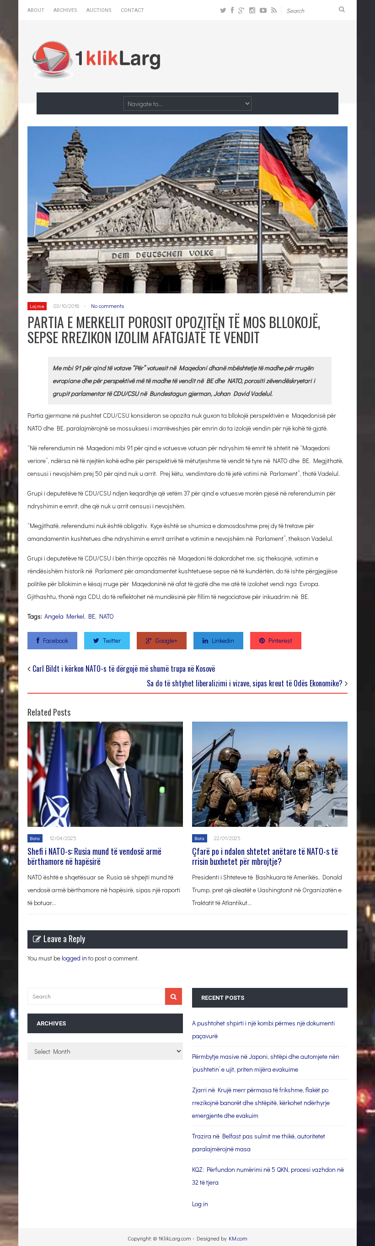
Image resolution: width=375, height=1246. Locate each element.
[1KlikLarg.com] (96, 73)
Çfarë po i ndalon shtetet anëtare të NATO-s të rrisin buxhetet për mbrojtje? (265, 856)
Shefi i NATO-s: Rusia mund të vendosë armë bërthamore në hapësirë (94, 856)
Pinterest (280, 640)
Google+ (166, 640)
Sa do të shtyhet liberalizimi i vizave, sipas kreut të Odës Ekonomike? (245, 683)
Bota (35, 838)
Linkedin (223, 640)
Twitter (112, 640)
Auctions (99, 10)
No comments (107, 305)
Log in (200, 1203)
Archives (65, 10)
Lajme (37, 305)
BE (91, 616)
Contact (132, 10)
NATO (106, 616)
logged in (74, 958)
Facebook (55, 640)
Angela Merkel (64, 616)
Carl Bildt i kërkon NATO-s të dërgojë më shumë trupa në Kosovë (123, 668)
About (35, 10)
